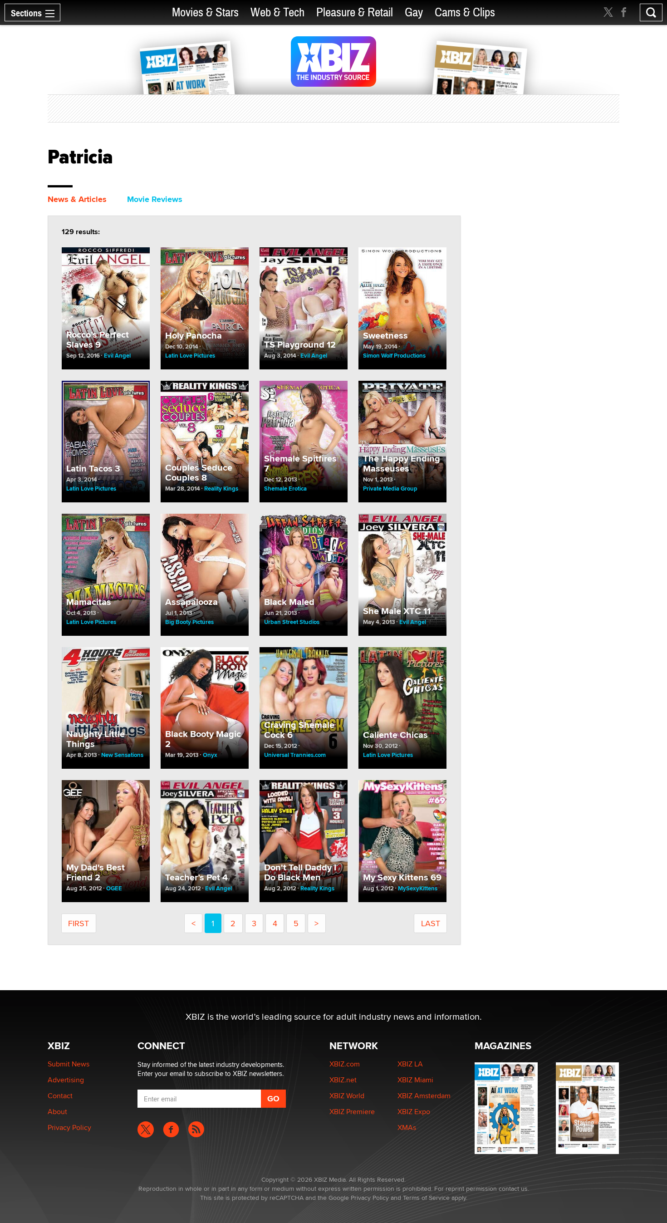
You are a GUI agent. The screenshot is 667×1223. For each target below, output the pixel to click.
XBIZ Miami (415, 1080)
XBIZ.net (343, 1080)
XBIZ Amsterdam (424, 1095)
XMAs (406, 1127)
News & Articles (77, 199)
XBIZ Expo (413, 1111)
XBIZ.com (344, 1064)
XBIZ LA (410, 1064)
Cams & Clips (465, 12)
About (57, 1111)
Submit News (68, 1064)
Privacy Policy (69, 1127)
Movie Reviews (154, 199)
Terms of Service (426, 1197)
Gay (414, 12)
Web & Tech (277, 12)
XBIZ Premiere (352, 1111)
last (430, 923)
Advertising (66, 1080)
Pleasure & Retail (354, 12)
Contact (60, 1095)
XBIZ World (346, 1095)
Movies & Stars (205, 12)
